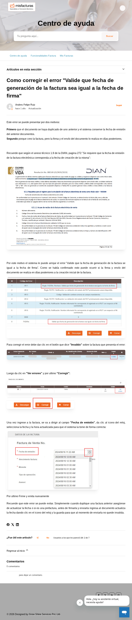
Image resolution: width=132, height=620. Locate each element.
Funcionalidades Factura (43, 55)
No (48, 538)
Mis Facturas (66, 55)
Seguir (119, 105)
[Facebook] (8, 524)
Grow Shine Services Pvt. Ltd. (45, 614)
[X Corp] (12, 524)
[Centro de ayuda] (23, 12)
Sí (37, 538)
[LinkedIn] (17, 524)
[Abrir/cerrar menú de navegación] (122, 8)
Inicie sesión (12, 575)
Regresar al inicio (16, 550)
